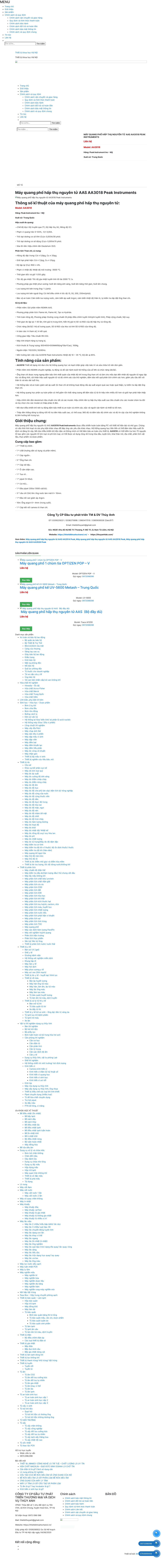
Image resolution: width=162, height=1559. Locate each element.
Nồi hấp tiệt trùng (28, 1292)
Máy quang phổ (32, 927)
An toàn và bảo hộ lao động (32, 637)
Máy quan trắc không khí (36, 1173)
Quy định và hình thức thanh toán (24, 20)
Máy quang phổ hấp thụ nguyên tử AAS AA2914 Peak (50, 539)
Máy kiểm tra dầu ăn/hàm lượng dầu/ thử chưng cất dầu (50, 873)
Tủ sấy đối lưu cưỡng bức (36, 1431)
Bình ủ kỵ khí (30, 705)
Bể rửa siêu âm (26, 1147)
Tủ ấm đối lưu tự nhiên (35, 1380)
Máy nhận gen (31, 754)
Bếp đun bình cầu (32, 1349)
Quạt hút (28, 1411)
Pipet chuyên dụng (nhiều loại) (38, 1094)
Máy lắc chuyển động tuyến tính (39, 1230)
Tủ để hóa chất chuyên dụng (37, 1097)
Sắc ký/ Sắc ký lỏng (33, 941)
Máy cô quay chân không (31, 1198)
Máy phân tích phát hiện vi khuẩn (39, 915)
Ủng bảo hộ (30, 677)
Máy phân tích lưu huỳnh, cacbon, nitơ (42, 904)
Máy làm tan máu (37, 992)
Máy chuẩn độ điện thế (35, 870)
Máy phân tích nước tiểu (35, 913)
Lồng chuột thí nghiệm (35, 725)
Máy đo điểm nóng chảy (35, 782)
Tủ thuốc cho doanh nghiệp (37, 671)
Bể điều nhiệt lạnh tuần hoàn (37, 1130)
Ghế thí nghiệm (31, 1060)
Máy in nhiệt (25, 1201)
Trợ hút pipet (30, 1100)
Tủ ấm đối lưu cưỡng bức (36, 1377)
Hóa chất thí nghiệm (29, 683)
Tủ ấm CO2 (30, 1374)
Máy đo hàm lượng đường (36, 822)
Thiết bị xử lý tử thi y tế (35, 1001)
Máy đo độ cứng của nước (36, 793)
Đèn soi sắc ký (31, 717)
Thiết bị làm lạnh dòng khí (31, 1355)
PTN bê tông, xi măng (34, 1106)
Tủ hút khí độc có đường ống (38, 1414)
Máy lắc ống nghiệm (34, 1244)
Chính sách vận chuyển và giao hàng (25, 18)
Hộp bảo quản (31, 1301)
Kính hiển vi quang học (39, 1074)
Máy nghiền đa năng (34, 1284)
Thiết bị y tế (25, 947)
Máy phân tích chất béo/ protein (39, 878)
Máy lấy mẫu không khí (35, 876)
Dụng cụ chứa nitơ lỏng (35, 1161)
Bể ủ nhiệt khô (31, 1136)
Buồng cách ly (31, 714)
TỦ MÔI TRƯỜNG (28, 1420)
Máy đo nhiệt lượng (33, 839)
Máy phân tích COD (33, 887)
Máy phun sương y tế (34, 969)
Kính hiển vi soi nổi (37, 1080)
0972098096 (88, 576)
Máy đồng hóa (31, 1144)
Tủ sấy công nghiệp (33, 1428)
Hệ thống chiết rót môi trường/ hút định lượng (45, 1063)
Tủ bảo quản (30, 1312)
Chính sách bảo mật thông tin (22, 29)
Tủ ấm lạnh (29, 1391)
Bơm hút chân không (34, 1153)
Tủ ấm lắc (29, 1389)
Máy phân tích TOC (33, 924)
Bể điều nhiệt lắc (32, 1125)
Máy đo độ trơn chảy (34, 819)
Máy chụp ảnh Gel (33, 731)
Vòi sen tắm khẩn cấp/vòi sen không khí (42, 680)
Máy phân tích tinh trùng (36, 921)
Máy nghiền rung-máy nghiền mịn (40, 1289)
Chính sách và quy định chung (23, 32)
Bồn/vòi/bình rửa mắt (34, 646)
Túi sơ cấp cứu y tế (33, 674)
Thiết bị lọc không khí (29, 1357)
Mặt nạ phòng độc (33, 663)
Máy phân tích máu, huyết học (38, 907)
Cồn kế (28, 765)
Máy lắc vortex (31, 1258)
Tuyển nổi (29, 1366)
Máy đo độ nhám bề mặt (36, 813)
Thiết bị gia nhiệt (27, 1343)
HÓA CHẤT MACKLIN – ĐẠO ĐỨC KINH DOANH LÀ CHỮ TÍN (47, 1466)
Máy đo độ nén (31, 810)
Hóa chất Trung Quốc (34, 694)
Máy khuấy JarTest (33, 1210)
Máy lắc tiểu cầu (32, 1252)
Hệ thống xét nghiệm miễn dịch (39, 958)
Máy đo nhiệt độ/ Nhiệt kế (36, 830)
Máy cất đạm (26, 1187)
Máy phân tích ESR (33, 893)
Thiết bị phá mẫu (32, 1178)
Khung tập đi (30, 961)
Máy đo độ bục (31, 788)
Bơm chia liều (31, 708)
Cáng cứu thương (32, 648)
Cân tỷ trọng (35, 1049)
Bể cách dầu (30, 1119)
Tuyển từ (28, 1369)
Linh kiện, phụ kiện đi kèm (31, 700)
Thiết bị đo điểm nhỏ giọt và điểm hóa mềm (44, 861)
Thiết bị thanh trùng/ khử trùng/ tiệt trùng (38, 1360)
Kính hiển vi (30, 1066)
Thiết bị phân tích (28, 867)
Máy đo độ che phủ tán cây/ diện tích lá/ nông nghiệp (49, 790)
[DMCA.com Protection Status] (67, 1526)
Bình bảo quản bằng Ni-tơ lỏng (43, 1315)
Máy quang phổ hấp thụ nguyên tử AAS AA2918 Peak (100, 539)
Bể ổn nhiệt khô (32, 1133)
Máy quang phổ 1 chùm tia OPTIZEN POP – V (55, 563)
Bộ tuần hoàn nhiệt (33, 1142)
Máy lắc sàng (31, 1249)
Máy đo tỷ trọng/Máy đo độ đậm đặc (41, 842)
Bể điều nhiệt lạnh (33, 1127)
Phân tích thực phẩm (34, 938)
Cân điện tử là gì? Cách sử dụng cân (36, 1469)
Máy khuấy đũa (31, 1207)
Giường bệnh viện (33, 955)
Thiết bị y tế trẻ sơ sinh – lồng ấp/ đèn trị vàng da (47, 1012)
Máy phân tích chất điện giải (37, 881)
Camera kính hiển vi (38, 1069)
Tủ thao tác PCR (27, 1445)
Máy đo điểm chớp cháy (35, 779)
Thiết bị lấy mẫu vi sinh (35, 756)
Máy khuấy (25, 1204)
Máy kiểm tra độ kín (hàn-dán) (38, 850)
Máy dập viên (31, 739)
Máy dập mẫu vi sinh (34, 736)
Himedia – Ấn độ (32, 685)
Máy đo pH (30, 836)
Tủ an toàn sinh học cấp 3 (36, 1403)
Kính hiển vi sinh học (38, 1077)
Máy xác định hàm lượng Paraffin (39, 930)
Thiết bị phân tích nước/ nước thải (40, 944)
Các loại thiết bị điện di (35, 1340)
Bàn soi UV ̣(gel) (32, 949)
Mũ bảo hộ (29, 666)
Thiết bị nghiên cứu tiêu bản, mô (39, 759)
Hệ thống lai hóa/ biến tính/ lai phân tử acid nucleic (48, 719)
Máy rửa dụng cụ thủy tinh (36, 1086)
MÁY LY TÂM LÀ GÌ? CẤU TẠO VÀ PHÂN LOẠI (40, 1483)
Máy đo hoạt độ (32, 825)
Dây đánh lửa (31, 1159)
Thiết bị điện (25, 1335)
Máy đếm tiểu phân (33, 748)
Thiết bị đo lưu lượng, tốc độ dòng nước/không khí (47, 864)
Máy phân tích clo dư (34, 884)
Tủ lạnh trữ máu (32, 1018)
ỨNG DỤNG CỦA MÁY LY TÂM (34, 1480)
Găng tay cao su (32, 651)
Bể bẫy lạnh (30, 1116)
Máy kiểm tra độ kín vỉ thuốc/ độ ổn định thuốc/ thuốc (49, 847)
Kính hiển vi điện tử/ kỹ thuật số (43, 1072)
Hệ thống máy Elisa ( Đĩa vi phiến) (40, 722)
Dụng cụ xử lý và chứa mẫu (32, 1150)
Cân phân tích (35, 1046)
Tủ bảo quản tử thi (37, 1006)
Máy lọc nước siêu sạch (30, 1264)
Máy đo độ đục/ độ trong (36, 802)
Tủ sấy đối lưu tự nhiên (35, 1434)
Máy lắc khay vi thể (33, 1235)
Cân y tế (33, 1054)
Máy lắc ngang (31, 1238)
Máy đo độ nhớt (32, 816)
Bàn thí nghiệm (31, 1026)
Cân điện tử (34, 1043)
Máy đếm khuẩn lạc (33, 745)
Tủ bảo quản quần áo (38, 1320)
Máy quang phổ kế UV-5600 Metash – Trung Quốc (59, 587)
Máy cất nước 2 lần (33, 1196)
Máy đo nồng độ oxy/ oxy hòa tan (40, 833)
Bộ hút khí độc (31, 1029)
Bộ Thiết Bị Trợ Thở (33, 643)
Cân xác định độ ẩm (38, 1052)
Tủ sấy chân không (33, 1425)
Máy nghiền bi (31, 1275)
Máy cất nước (26, 1190)
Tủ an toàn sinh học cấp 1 (36, 1397)
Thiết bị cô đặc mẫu (34, 1176)
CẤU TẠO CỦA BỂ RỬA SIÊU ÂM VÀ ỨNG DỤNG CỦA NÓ (46, 1475)
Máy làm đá (30, 1309)
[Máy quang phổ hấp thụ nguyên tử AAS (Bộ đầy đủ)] (44, 608)
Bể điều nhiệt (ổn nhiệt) (30, 1113)
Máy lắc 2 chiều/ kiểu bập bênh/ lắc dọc (43, 1224)
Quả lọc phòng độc (33, 668)
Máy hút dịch (30, 966)
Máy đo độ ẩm (31, 785)
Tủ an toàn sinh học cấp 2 (36, 1400)
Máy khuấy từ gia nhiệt (35, 1213)
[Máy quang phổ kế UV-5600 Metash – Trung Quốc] (43, 584)
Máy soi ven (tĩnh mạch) (35, 972)
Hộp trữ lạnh (30, 1170)
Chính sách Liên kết (74, 1509)
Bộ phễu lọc (30, 1032)
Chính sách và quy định (15, 15)
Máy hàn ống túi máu (38, 984)
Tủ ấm (22, 1372)
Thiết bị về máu (32, 978)
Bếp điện (29, 1346)
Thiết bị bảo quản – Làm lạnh (33, 1298)
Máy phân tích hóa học (35, 895)
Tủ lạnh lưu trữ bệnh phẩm (36, 1015)
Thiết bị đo (25, 762)
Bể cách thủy (30, 1122)
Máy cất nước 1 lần (33, 1193)
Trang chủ (9, 6)
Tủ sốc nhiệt (25, 1443)
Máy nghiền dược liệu (34, 1281)
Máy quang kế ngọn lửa (35, 853)
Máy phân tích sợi (33, 918)
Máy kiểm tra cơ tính (34, 844)
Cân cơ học (34, 1040)
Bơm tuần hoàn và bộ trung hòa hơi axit (42, 1035)
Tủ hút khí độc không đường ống (39, 1417)
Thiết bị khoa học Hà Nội (26, 52)
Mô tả (20, 185)
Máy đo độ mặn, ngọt (34, 807)
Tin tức (8, 35)
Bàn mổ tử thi (35, 1003)
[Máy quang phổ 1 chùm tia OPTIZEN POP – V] (41, 560)
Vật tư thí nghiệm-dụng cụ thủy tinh (36, 1023)
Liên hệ (8, 37)
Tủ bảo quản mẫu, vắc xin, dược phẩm (46, 1318)
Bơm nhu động (31, 711)
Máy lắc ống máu (37, 989)
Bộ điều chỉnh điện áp (34, 1337)
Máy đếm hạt (30, 742)
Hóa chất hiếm (31, 697)
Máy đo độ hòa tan (33, 805)
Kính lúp (28, 1083)
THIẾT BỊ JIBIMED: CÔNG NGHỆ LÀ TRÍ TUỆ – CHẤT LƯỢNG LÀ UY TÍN (52, 1463)
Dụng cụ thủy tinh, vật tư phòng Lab (41, 1057)
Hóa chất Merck (32, 691)
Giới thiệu (9, 9)
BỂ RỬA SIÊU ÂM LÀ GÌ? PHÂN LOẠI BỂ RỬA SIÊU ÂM (44, 1478)
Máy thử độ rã (31, 859)
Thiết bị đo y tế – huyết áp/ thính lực (41, 975)
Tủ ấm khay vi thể (33, 1386)
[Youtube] (20, 1549)
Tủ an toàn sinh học (28, 1394)
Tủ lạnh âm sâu (31, 1329)
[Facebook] (20, 1546)
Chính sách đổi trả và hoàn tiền (23, 26)
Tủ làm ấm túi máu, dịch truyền (43, 998)
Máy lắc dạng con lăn (34, 1232)
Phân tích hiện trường (34, 935)
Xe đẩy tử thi (35, 1009)
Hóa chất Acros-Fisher (35, 688)
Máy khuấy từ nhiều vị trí (36, 1218)
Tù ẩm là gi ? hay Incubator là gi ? (35, 1486)
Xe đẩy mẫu (30, 1103)
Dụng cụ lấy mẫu (32, 1164)
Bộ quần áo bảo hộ (33, 640)
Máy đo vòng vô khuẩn (35, 751)
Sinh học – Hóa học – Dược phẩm (35, 702)
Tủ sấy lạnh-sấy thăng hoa (36, 1437)
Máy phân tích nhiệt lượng (36, 910)
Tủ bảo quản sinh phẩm (39, 1323)
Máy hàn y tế (30, 964)
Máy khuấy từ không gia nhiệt (38, 1215)
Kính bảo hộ (30, 660)
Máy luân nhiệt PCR (28, 1266)
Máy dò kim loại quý (34, 771)
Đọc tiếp (26, 580)
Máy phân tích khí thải (34, 898)
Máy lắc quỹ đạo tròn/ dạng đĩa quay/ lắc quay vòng (48, 1247)
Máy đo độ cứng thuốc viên (37, 796)
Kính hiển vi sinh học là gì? (32, 1489)
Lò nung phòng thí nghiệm (31, 1472)
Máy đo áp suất (32, 773)
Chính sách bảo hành (18, 23)
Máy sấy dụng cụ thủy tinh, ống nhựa (41, 1089)
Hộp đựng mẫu (31, 1167)
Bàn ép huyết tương (38, 981)
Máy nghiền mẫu (27, 1272)
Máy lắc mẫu (25, 1221)
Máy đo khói (30, 827)
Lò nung (23, 1184)
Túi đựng (28, 1181)
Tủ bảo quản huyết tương (40, 995)
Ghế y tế (28, 952)
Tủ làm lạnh (30, 1326)
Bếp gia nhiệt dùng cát (35, 1352)
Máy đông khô (31, 1306)
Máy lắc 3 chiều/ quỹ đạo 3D (38, 1227)
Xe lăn (27, 1020)
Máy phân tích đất (33, 890)
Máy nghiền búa (32, 1278)
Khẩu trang (29, 657)
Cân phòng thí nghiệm (34, 1037)
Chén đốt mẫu (31, 1156)
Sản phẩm (9, 12)
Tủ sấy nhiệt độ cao (33, 1440)
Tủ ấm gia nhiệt (31, 1383)
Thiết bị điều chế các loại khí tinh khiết (42, 1091)
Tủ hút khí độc (26, 1408)
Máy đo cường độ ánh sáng (37, 776)
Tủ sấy (23, 1423)
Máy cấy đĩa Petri (32, 728)
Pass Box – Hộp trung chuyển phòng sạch (38, 1295)
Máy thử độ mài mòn (34, 856)
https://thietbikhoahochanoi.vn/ (72, 534)
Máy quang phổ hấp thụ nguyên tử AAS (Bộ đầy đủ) (61, 612)
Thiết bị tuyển (26, 1363)
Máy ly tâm (25, 1269)
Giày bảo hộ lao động (34, 654)
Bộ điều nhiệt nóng (33, 1139)
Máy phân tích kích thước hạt (38, 901)
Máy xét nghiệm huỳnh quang (38, 932)
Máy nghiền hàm (32, 1286)
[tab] (20, 185)
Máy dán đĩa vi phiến (34, 734)
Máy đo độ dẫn (31, 799)
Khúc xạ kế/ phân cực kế (36, 768)
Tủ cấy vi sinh (26, 1406)
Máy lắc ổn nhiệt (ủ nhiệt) (36, 1241)
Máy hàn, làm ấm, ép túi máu (42, 986)
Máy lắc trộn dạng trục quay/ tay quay (42, 1255)
